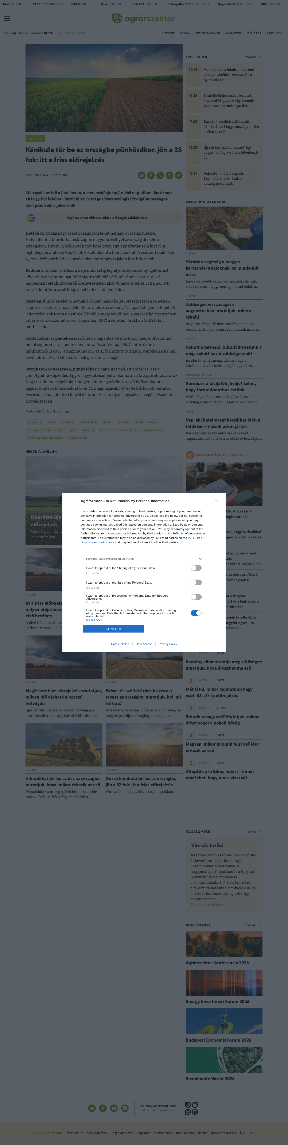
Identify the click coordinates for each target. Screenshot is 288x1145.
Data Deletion (120, 644)
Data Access (144, 644)
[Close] (217, 501)
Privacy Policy (168, 644)
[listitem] (144, 558)
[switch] (196, 568)
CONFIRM (113, 629)
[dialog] (144, 572)
